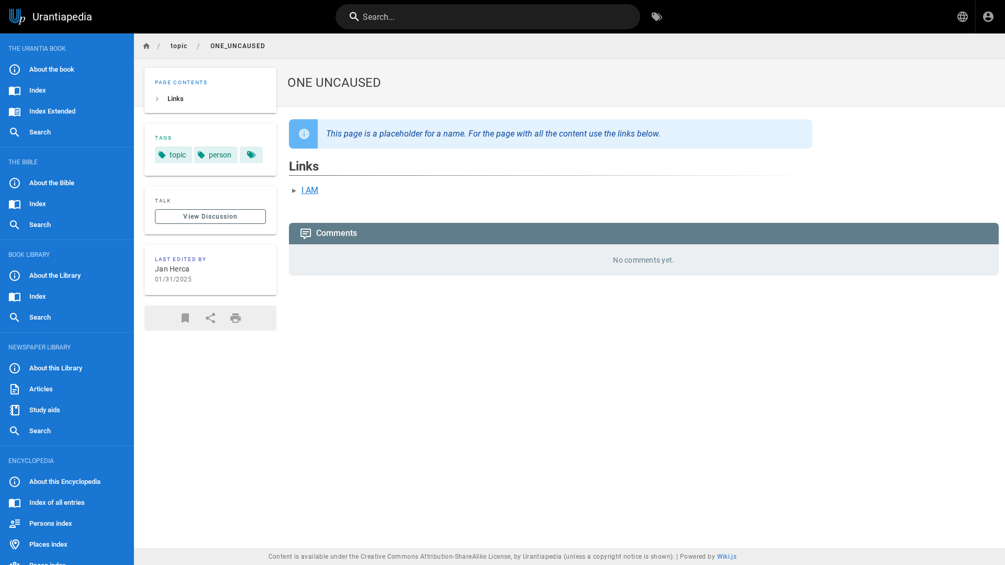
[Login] (988, 16)
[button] (962, 16)
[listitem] (210, 99)
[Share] (210, 318)
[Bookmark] (185, 318)
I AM (310, 190)
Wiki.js (727, 556)
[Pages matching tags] (251, 154)
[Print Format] (235, 318)
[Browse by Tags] (656, 16)
